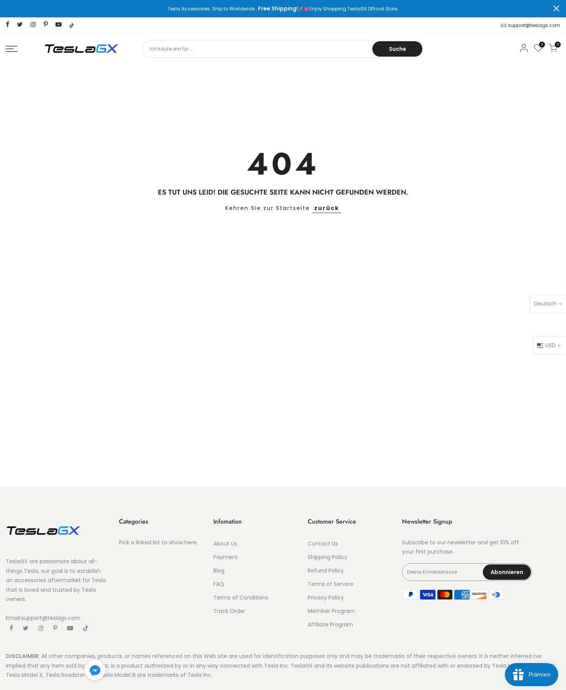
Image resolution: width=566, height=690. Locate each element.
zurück (326, 208)
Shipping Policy (327, 557)
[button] (95, 671)
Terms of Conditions (240, 597)
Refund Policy (326, 570)
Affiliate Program (330, 624)
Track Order (229, 611)
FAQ (218, 584)
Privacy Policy (326, 597)
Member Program (331, 611)
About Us (225, 543)
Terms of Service (330, 584)
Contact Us (323, 543)
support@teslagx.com (534, 25)
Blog (218, 570)
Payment (225, 557)
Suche (397, 49)
